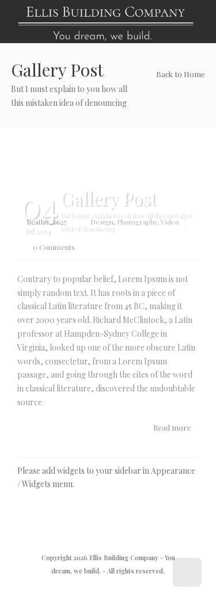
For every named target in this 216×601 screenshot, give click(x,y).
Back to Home (179, 74)
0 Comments (53, 247)
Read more (173, 427)
